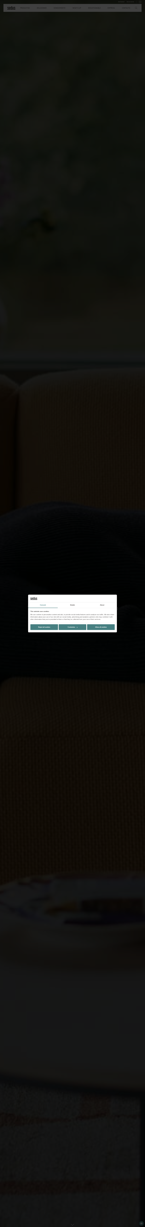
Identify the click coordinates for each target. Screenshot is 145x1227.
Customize (71, 627)
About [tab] (102, 605)
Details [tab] (72, 605)
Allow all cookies (101, 627)
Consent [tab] (43, 605)
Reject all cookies (44, 627)
